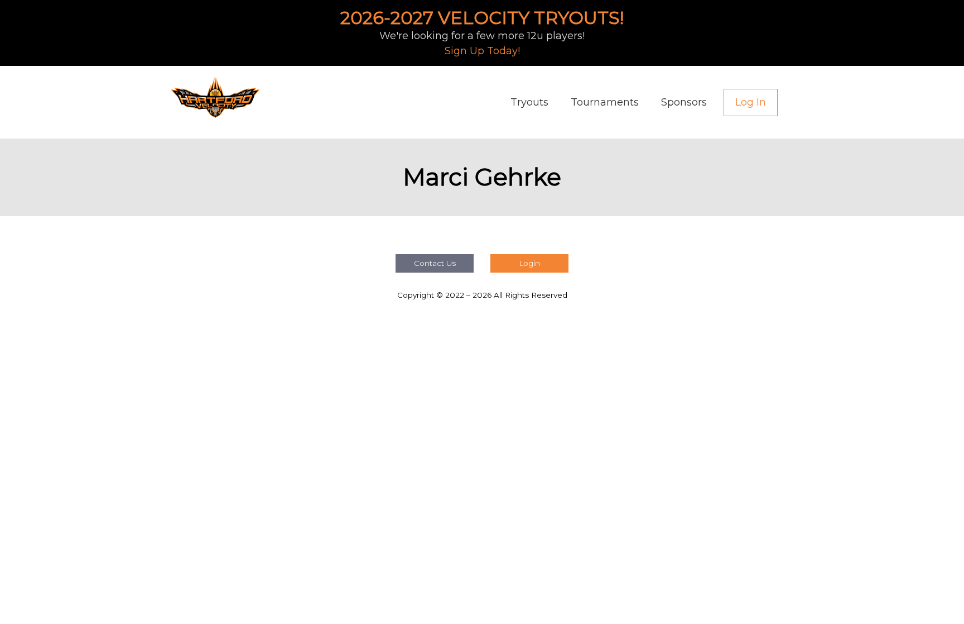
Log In (750, 102)
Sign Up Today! (482, 51)
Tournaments (605, 102)
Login (529, 263)
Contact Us (435, 263)
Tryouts (529, 102)
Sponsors (684, 102)
